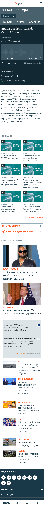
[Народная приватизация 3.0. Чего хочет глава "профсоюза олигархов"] (9, 381)
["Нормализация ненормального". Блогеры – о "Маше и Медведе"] (9, 404)
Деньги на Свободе (25, 379)
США (19, 419)
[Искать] (37, 503)
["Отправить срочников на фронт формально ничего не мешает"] (33, 145)
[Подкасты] (3, 483)
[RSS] (35, 477)
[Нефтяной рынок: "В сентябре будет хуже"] (9, 442)
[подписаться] (9, 483)
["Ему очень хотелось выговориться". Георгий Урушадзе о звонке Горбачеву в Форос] (33, 169)
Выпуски (8, 22)
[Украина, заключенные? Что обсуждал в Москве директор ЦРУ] (22, 294)
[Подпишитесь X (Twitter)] (14, 477)
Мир (19, 362)
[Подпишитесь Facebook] (9, 477)
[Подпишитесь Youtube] (19, 477)
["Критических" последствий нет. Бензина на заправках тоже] (11, 196)
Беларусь (21, 451)
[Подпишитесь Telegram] (24, 477)
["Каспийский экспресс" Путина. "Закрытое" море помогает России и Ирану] (9, 364)
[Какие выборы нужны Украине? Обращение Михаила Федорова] (33, 196)
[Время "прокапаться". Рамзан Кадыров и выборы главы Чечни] (11, 169)
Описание (34, 22)
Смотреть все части (35, 217)
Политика (8, 307)
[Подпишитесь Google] (3, 477)
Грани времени (23, 440)
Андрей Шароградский (10, 41)
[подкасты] (17, 503)
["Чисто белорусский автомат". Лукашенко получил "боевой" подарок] (9, 453)
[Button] (7, 72)
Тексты (21, 22)
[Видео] (27, 503)
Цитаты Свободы (11, 269)
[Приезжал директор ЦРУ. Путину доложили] (11, 145)
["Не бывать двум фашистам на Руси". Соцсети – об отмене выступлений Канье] (22, 256)
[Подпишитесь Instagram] (29, 477)
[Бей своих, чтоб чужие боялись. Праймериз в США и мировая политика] (9, 422)
